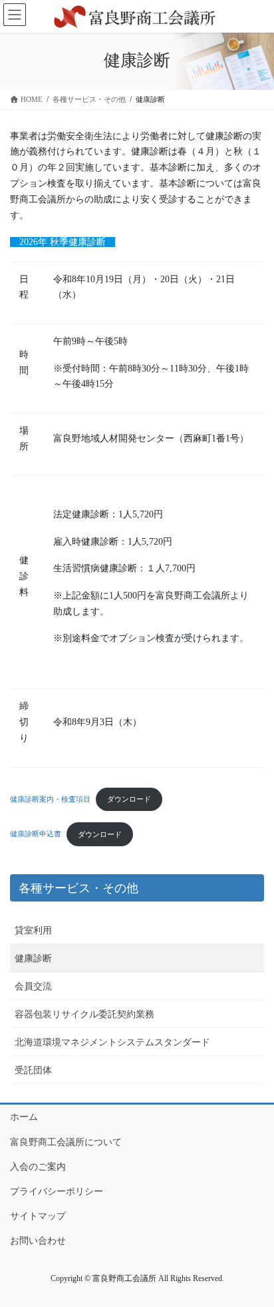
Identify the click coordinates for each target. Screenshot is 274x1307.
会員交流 (33, 986)
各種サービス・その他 (78, 888)
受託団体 (33, 1070)
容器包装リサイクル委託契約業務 (84, 1014)
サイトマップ (38, 1216)
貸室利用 (33, 930)
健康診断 (33, 958)
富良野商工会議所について (66, 1142)
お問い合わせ (38, 1241)
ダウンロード (129, 799)
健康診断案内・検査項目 (50, 799)
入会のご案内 (38, 1167)
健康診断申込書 (35, 834)
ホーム (24, 1117)
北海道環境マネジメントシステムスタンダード (112, 1042)
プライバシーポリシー (56, 1191)
